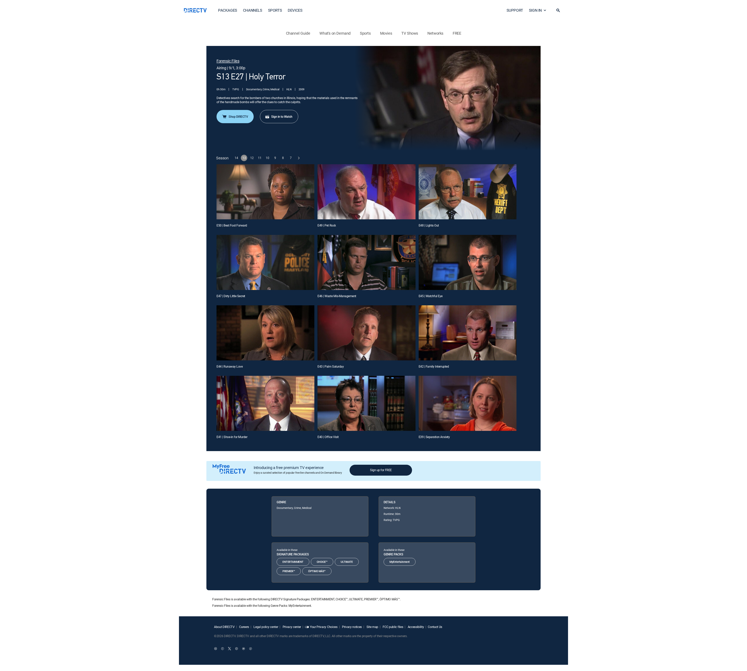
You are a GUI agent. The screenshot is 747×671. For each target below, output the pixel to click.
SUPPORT (515, 10)
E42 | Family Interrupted (434, 366)
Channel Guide (298, 33)
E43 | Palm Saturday (330, 366)
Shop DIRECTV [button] (238, 116)
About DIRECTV (224, 627)
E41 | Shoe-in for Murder (232, 437)
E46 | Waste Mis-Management (336, 296)
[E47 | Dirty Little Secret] (265, 262)
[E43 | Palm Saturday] (366, 332)
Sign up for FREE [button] (381, 470)
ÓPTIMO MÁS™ (317, 571)
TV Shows (409, 33)
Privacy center (291, 627)
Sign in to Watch (281, 116)
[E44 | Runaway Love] (265, 332)
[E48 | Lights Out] (467, 191)
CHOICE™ (322, 562)
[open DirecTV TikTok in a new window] (250, 648)
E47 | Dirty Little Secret (231, 296)
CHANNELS (252, 10)
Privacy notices (351, 627)
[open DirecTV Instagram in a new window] (236, 648)
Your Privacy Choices (324, 627)
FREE (457, 33)
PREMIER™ (288, 571)
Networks (435, 33)
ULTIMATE (347, 562)
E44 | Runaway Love (230, 366)
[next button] (298, 158)
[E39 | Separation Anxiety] (467, 403)
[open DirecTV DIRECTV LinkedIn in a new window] (215, 648)
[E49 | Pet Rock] (366, 191)
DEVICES (295, 10)
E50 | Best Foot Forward (232, 225)
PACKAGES (227, 10)
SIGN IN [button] (535, 10)
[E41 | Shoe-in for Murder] (265, 403)
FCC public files (392, 627)
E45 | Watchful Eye (431, 296)
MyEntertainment (399, 562)
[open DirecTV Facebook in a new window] (222, 648)
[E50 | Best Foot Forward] (265, 191)
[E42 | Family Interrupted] (467, 332)
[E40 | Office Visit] (366, 403)
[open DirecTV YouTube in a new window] (243, 648)
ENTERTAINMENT (292, 562)
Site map (372, 627)
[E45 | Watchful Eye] (467, 262)
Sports (365, 33)
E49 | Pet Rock (326, 225)
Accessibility (415, 627)
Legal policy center (265, 627)
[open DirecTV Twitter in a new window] (229, 648)
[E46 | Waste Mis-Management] (366, 262)
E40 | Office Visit (327, 437)
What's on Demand (335, 33)
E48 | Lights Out (429, 225)
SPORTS (275, 10)
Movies (386, 33)
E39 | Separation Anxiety (434, 437)
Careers (243, 627)
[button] (558, 10)
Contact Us (435, 627)
